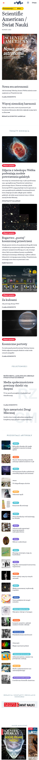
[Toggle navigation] (4, 2)
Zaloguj (34, 3)
